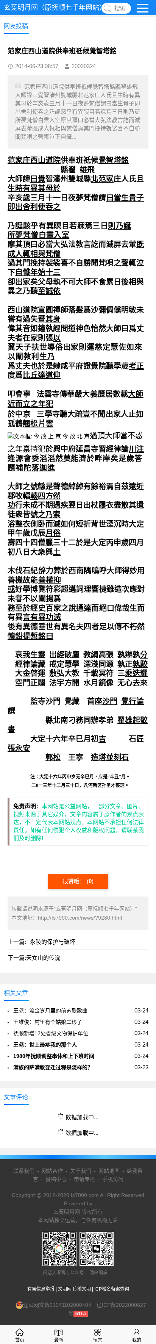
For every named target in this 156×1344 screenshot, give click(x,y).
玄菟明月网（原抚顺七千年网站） (55, 7)
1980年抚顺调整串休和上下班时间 (53, 1056)
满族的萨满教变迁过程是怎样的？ (53, 1067)
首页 (19, 1340)
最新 (58, 1340)
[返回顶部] (140, 1201)
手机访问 (112, 1179)
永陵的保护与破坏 (52, 942)
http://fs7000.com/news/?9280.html (80, 918)
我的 (136, 1340)
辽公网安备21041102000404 (57, 1305)
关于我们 (80, 1171)
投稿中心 (56, 1179)
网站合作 (52, 1171)
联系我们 (23, 1171)
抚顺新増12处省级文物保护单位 (50, 1033)
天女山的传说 (43, 957)
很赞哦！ (74, 881)
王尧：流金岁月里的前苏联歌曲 (50, 1011)
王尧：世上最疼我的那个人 (45, 1045)
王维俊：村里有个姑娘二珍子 (47, 1022)
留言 (97, 1340)
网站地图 (109, 1171)
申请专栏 (84, 1179)
